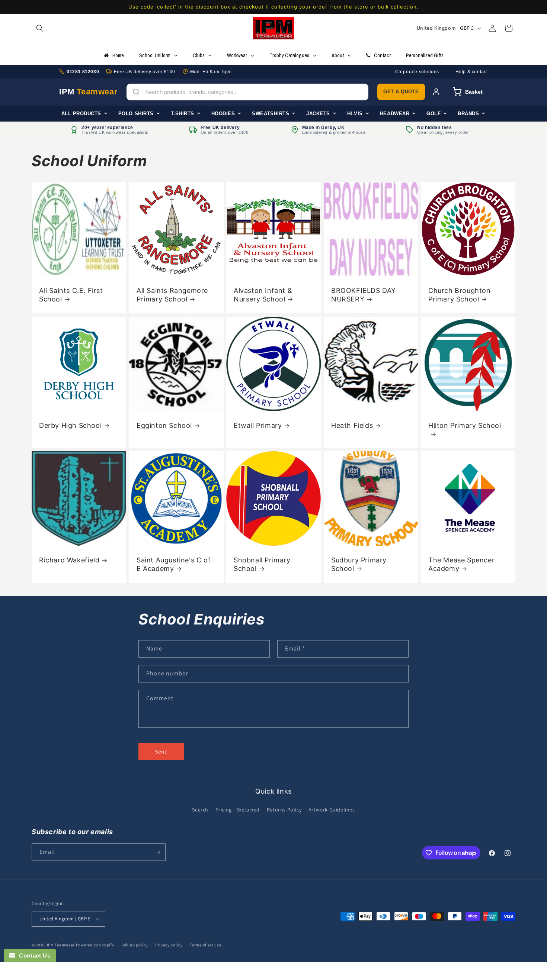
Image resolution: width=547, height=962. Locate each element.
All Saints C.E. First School (71, 295)
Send (161, 751)
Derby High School (70, 425)
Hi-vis (355, 113)
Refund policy (134, 945)
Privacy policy (169, 945)
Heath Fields (352, 425)
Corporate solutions (417, 71)
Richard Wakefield (69, 560)
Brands (468, 113)
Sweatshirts (270, 113)
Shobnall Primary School (262, 564)
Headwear (394, 113)
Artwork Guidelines (331, 809)
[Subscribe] (157, 852)
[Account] (436, 91)
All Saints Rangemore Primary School (172, 295)
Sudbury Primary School (359, 564)
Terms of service (205, 945)
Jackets (318, 113)
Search (200, 809)
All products (81, 113)
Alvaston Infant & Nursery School (263, 295)
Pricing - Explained (237, 809)
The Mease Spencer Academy (461, 564)
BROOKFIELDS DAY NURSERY (363, 295)
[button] (40, 28)
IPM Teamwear (61, 945)
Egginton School (164, 425)
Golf (433, 113)
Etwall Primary (258, 425)
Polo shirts (136, 113)
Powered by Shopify (95, 945)
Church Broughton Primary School (459, 295)
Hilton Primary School (464, 425)
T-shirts (182, 113)
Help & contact (471, 71)
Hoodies (223, 113)
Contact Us (32, 955)
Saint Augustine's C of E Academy (174, 564)
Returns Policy (284, 809)
